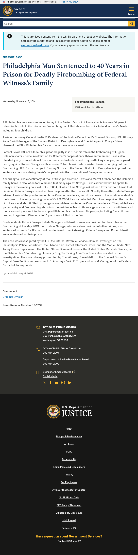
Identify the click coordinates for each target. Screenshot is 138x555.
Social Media (50, 376)
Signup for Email (57, 372)
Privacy (69, 474)
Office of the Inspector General (69, 490)
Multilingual (69, 520)
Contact (67, 541)
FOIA (69, 451)
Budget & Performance (69, 436)
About (69, 428)
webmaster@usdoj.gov (35, 45)
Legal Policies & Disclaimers (69, 467)
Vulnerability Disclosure (69, 513)
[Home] (20, 15)
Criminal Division (13, 296)
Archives (69, 444)
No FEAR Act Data (69, 497)
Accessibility (69, 459)
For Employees (69, 482)
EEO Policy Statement (69, 505)
